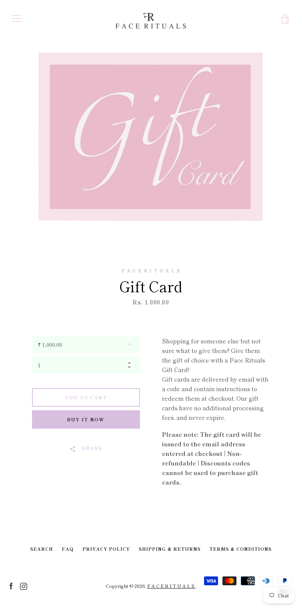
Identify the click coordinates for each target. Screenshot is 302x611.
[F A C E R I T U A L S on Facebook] (11, 585)
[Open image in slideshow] (151, 137)
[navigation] (16, 18)
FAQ (68, 549)
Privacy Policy (106, 549)
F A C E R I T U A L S (171, 585)
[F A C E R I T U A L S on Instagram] (23, 585)
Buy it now (86, 419)
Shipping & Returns (170, 549)
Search (41, 549)
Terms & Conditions (241, 549)
